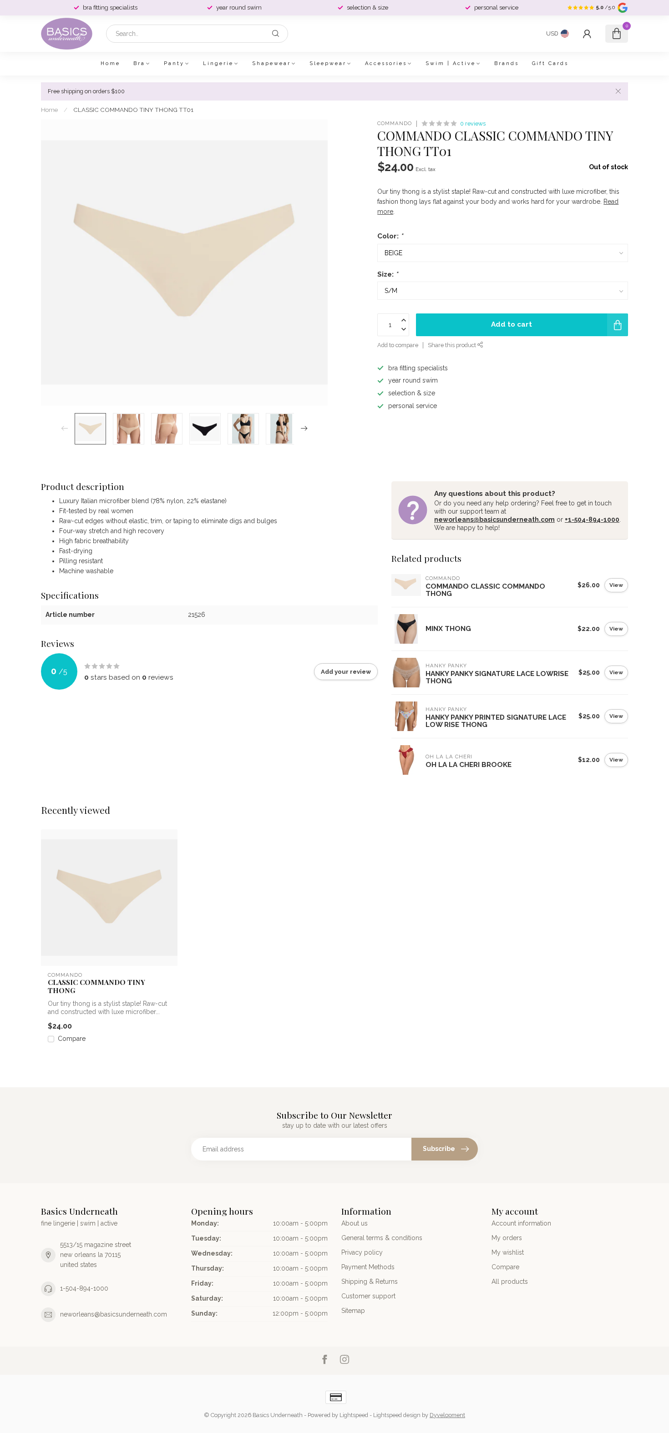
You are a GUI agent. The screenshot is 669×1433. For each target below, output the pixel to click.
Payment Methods (368, 1267)
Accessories (386, 63)
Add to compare (397, 345)
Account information (521, 1223)
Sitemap (353, 1310)
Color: (390, 236)
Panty (174, 63)
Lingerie (218, 63)
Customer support (368, 1296)
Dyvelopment (447, 1415)
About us (354, 1223)
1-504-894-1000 (84, 1288)
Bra (139, 63)
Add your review (346, 671)
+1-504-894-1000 (592, 519)
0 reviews (473, 123)
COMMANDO (394, 123)
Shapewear (271, 63)
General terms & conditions (381, 1237)
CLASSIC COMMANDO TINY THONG (96, 986)
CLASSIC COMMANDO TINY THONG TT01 (133, 109)
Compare (72, 1038)
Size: (387, 274)
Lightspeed (354, 1415)
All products (510, 1281)
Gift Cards (550, 63)
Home (110, 63)
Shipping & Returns (369, 1281)
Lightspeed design (397, 1415)
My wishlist (508, 1252)
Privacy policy (362, 1252)
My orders (507, 1237)
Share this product (452, 345)
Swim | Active (451, 63)
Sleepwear (327, 63)
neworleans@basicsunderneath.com (494, 519)
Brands (506, 63)
